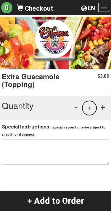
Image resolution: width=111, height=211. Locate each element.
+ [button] (103, 107)
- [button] (75, 107)
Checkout (38, 8)
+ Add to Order (55, 201)
